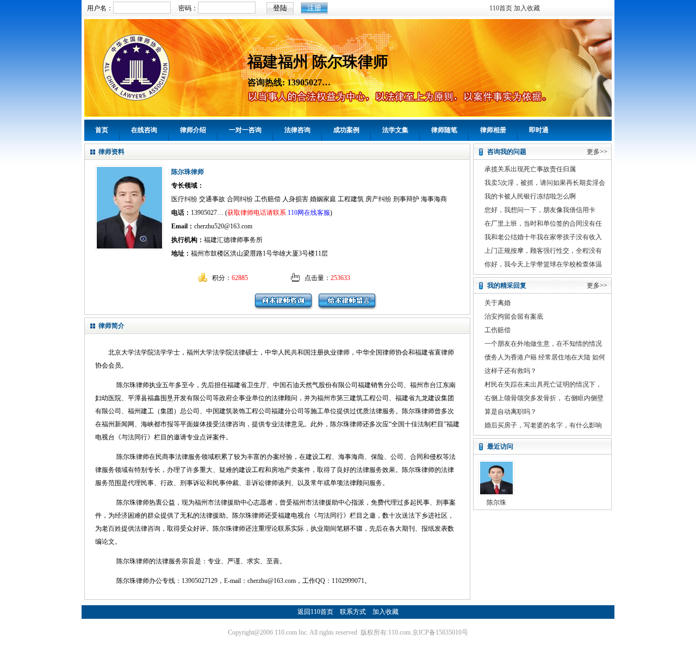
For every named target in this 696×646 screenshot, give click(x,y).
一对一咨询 (245, 130)
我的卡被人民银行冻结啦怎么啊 (530, 196)
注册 (314, 8)
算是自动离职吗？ (510, 411)
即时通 (539, 130)
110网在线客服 (309, 212)
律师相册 (493, 130)
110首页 (500, 8)
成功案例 (346, 130)
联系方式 (353, 612)
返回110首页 (315, 612)
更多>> (597, 152)
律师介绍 (193, 130)
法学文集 (395, 130)
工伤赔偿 (497, 330)
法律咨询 (297, 130)
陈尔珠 (496, 502)
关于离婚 (497, 303)
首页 (101, 130)
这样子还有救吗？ (510, 371)
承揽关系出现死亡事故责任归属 (530, 169)
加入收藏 (527, 8)
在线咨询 (144, 130)
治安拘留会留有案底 (513, 316)
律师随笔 (444, 130)
